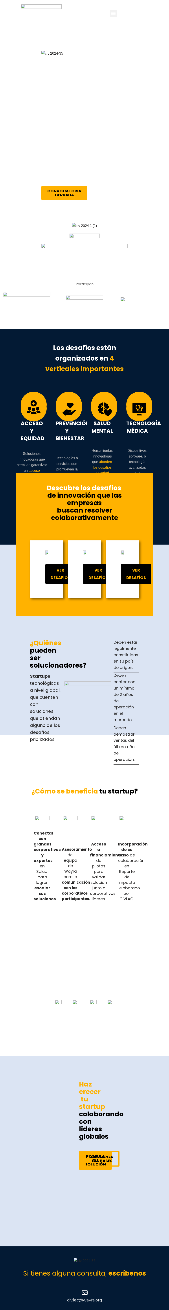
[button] (113, 13)
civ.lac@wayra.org (84, 1300)
